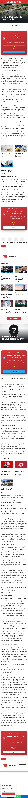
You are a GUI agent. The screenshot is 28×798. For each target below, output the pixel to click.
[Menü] (2, 2)
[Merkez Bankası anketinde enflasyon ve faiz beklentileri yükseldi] (7, 163)
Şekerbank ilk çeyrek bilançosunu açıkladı (20, 311)
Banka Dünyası (14, 1)
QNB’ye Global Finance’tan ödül (19, 295)
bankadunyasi (12, 256)
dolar (17, 246)
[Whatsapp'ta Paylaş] (17, 796)
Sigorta (22, 789)
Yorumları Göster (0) (13, 318)
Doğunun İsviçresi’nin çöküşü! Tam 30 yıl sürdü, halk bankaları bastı (6, 490)
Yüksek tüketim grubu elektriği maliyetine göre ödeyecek (7, 312)
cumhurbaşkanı (11, 246)
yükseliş (3, 250)
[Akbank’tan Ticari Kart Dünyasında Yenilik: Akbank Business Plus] (7, 464)
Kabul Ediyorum (8, 794)
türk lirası (20, 248)
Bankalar (20, 785)
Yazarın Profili (22, 255)
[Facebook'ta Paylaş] (3, 796)
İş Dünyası (22, 787)
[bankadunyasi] (5, 257)
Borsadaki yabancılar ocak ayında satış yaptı (6, 278)
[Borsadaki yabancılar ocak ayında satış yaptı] (7, 269)
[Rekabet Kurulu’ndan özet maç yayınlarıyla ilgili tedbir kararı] (7, 287)
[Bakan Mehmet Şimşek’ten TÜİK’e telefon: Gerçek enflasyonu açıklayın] (21, 269)
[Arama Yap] (26, 2)
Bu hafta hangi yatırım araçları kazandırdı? (19, 155)
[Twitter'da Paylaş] (10, 796)
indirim (3, 248)
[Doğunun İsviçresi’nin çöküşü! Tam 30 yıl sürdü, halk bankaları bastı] (7, 482)
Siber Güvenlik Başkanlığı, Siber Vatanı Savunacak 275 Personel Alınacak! (20, 473)
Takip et (13, 227)
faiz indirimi (17, 759)
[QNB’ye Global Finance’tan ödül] (21, 287)
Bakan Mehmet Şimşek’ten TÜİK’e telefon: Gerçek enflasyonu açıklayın (20, 279)
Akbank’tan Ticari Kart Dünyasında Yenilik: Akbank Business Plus (5, 472)
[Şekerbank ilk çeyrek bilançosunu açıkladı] (21, 303)
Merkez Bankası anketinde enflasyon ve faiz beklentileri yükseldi (6, 171)
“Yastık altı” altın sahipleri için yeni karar (5, 155)
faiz (25, 246)
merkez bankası (9, 248)
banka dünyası (11, 759)
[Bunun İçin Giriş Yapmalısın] (8, 25)
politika (14, 248)
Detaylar (4, 791)
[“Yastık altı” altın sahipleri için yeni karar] (7, 148)
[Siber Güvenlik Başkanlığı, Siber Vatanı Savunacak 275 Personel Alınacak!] (21, 464)
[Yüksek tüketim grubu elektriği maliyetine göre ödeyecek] (7, 303)
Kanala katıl (13, 51)
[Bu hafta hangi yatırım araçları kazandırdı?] (21, 148)
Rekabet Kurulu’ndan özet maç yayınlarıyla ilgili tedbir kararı (7, 296)
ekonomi (21, 246)
